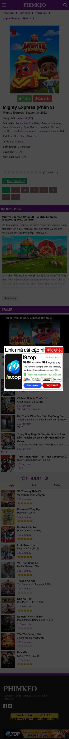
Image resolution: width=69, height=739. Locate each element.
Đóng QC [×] (54, 350)
